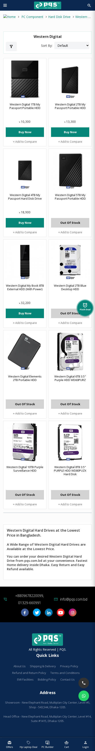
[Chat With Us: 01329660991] (83, 696)
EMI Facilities (25, 679)
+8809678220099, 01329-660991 (29, 599)
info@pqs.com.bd (73, 599)
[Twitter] (37, 614)
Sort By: (46, 45)
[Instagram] (72, 614)
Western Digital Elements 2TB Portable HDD (25, 378)
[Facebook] (25, 614)
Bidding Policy (47, 679)
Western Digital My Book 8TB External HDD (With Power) (25, 287)
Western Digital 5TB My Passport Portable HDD (70, 196)
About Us (19, 666)
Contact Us (67, 679)
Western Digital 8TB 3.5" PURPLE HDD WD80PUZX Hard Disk (70, 470)
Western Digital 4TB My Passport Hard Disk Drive (25, 196)
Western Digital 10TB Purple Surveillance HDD (24, 469)
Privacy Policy (69, 666)
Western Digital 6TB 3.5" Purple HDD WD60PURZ (70, 378)
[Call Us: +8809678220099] (83, 683)
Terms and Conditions (65, 673)
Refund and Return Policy (29, 673)
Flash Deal (85, 306)
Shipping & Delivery (43, 666)
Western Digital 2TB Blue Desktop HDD (70, 287)
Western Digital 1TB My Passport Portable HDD (25, 106)
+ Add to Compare (25, 142)
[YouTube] (60, 614)
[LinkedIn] (48, 614)
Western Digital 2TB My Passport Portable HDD (70, 106)
